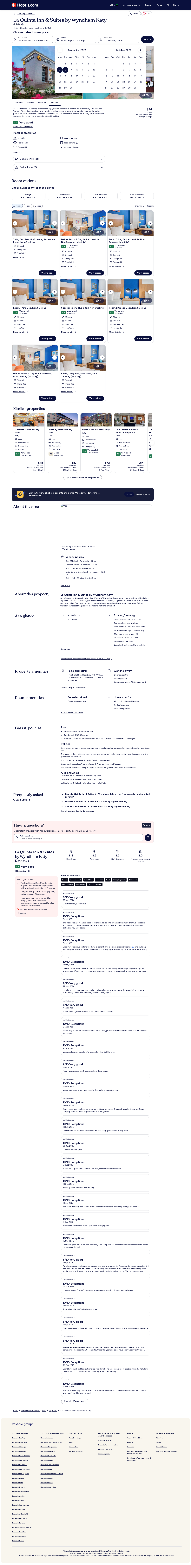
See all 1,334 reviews (23, 126)
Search (147, 39)
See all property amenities (74, 687)
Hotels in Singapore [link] (49, 1447)
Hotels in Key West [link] (19, 1518)
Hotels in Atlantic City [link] (21, 1514)
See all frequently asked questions (77, 811)
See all (16, 152)
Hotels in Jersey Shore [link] (50, 1465)
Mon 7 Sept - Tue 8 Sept (73, 40)
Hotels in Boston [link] (18, 1509)
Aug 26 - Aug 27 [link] (64, 197)
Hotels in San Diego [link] (20, 1460)
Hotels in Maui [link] (46, 1469)
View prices (47, 273)
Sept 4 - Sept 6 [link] (137, 197)
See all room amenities (72, 712)
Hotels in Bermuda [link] (48, 1456)
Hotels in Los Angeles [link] (20, 1474)
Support (149, 5)
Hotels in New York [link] (19, 1442)
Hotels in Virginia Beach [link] (21, 1527)
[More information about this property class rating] (22, 24)
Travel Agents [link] (104, 1454)
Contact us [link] (73, 1447)
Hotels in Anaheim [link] (19, 1536)
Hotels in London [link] (18, 1523)
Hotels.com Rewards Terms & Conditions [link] (139, 1459)
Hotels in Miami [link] (18, 1478)
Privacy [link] (130, 1442)
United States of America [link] (30, 1411)
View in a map (68, 549)
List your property (131, 5)
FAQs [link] (71, 1442)
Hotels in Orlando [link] (19, 1451)
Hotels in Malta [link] (47, 1460)
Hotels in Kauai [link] (47, 1478)
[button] (65, 64)
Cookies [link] (130, 1447)
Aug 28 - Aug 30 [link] (100, 197)
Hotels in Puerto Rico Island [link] (52, 1474)
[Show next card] (152, 443)
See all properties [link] (26, 13)
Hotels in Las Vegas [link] (19, 1438)
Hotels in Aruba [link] (47, 1438)
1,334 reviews (21, 871)
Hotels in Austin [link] (18, 1496)
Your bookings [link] (75, 1438)
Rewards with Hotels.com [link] (166, 1451)
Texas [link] (44, 1411)
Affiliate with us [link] (105, 1440)
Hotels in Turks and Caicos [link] (51, 1442)
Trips (159, 5)
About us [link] (159, 1438)
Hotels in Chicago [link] (19, 1447)
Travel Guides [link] (161, 1447)
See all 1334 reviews (74, 1401)
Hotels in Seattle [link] (19, 1532)
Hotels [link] (15, 1411)
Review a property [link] (76, 1451)
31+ (147, 95)
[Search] (148, 837)
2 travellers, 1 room (113, 40)
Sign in (176, 5)
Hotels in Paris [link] (17, 1483)
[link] (146, 13)
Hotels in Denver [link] (18, 1487)
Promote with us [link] (105, 1449)
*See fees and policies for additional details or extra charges (85, 658)
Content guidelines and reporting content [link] (137, 1452)
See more (65, 585)
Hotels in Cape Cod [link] (48, 1487)
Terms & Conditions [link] (135, 1438)
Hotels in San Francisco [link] (21, 1469)
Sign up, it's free (143, 494)
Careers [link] (159, 1442)
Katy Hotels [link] (53, 1411)
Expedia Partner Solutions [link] (108, 1445)
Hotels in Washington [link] (20, 1491)
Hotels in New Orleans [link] (21, 1456)
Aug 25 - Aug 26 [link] (28, 197)
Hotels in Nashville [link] (19, 1465)
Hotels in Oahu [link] (47, 1483)
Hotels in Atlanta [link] (18, 1500)
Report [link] (23, 913)
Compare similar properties (84, 477)
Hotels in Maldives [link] (48, 1451)
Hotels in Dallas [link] (18, 1541)
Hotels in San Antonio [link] (20, 1505)
